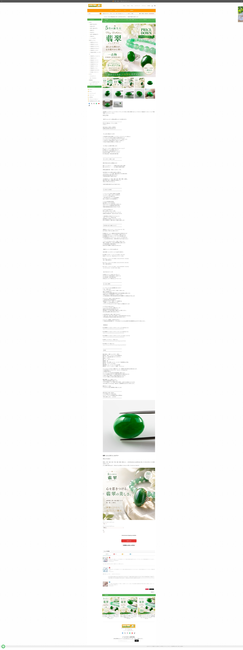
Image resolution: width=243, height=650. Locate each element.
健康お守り (92, 30)
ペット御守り (128, 13)
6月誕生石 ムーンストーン (95, 56)
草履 (132, 13)
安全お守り (92, 32)
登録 (137, 640)
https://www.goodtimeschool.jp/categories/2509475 (114, 344)
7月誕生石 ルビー (93, 58)
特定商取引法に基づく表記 (94, 101)
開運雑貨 (131, 10)
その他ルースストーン (94, 72)
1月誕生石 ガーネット (94, 42)
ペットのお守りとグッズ (94, 82)
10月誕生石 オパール (94, 64)
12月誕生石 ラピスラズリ (94, 70)
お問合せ (148, 5)
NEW (111, 13)
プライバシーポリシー (93, 99)
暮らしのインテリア (94, 84)
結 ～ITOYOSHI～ (93, 78)
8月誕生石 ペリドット (94, 60)
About (128, 5)
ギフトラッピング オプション (108, 526)
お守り (111, 10)
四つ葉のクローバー (121, 13)
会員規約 (181, 646)
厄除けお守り (92, 26)
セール (114, 13)
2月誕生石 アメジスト (94, 44)
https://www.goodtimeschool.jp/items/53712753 (113, 328)
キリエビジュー (93, 76)
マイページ (143, 5)
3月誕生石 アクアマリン (94, 46)
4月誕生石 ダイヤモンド (94, 48)
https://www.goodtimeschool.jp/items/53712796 (113, 332)
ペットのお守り (93, 38)
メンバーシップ (137, 5)
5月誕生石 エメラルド (94, 50)
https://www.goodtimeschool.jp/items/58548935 (113, 336)
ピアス (125, 10)
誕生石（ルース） (118, 10)
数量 (103, 530)
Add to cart (129, 540)
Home (124, 5)
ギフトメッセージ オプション (108, 522)
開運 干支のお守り (93, 24)
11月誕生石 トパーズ (94, 66)
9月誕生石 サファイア (94, 62)
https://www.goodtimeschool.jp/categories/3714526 (114, 340)
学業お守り (92, 36)
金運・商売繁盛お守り (94, 34)
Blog (132, 5)
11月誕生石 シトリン (94, 68)
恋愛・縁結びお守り (94, 28)
